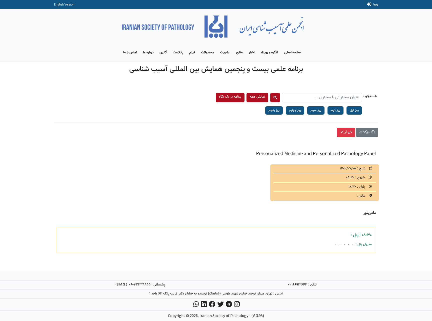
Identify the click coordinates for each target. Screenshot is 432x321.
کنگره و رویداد (269, 52)
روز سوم (315, 110)
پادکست (178, 52)
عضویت (225, 52)
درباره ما (148, 52)
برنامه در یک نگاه (230, 96)
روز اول (354, 110)
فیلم (192, 52)
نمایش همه (257, 96)
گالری (163, 52)
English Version (64, 4)
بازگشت (365, 132)
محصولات (207, 52)
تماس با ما (130, 52)
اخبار (251, 52)
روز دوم (335, 110)
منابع (239, 52)
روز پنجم (274, 110)
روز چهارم (295, 110)
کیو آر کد (346, 132)
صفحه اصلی (292, 52)
